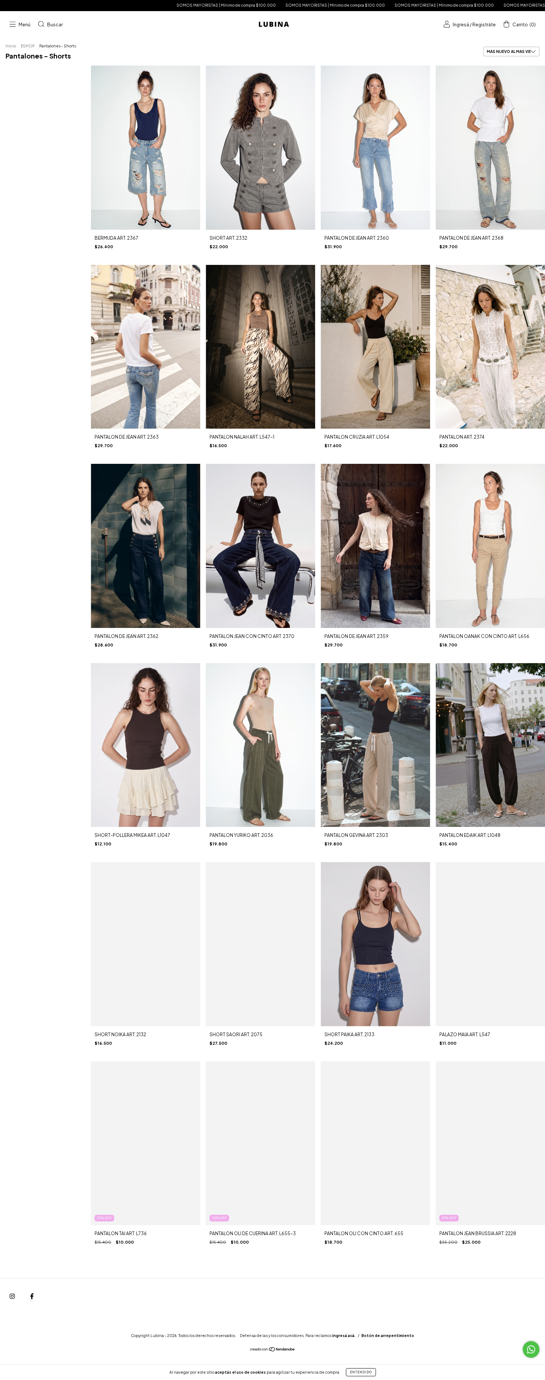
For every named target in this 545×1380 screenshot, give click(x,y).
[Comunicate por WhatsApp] (531, 1349)
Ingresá (461, 24)
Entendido (361, 1372)
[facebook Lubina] (32, 1296)
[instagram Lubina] (13, 1296)
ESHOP (27, 46)
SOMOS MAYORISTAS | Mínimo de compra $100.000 (120, 5)
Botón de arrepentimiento (387, 1335)
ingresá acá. (344, 1335)
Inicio (11, 46)
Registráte (484, 24)
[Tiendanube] (273, 1350)
